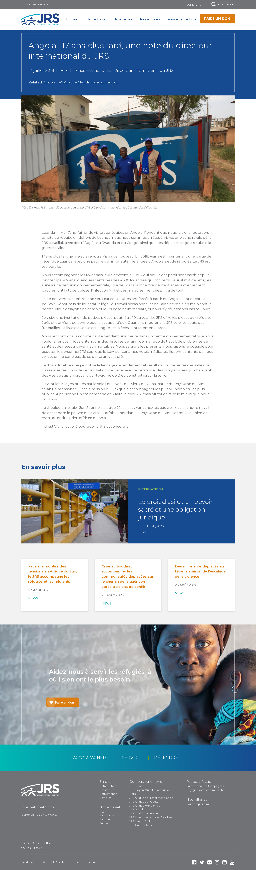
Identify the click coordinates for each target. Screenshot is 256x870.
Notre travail (96, 19)
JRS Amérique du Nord (144, 813)
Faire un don (217, 19)
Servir (129, 757)
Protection (109, 82)
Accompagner (89, 757)
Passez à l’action (182, 19)
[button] (213, 4)
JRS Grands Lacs (139, 809)
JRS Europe (136, 786)
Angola (49, 82)
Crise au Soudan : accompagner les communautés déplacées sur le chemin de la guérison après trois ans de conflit (127, 576)
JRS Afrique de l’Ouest (143, 801)
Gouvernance (108, 793)
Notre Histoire (108, 786)
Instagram (217, 862)
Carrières (105, 797)
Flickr (209, 862)
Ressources (150, 19)
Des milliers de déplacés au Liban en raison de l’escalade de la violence (200, 571)
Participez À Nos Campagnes (205, 786)
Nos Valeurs (106, 790)
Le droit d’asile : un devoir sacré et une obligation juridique (175, 509)
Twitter (201, 862)
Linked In (224, 862)
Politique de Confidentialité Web (42, 862)
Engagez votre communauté (205, 790)
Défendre (166, 757)
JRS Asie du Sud (139, 821)
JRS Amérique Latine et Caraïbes (150, 817)
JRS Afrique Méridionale (78, 82)
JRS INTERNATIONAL (36, 4)
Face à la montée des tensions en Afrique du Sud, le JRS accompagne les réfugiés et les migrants (52, 574)
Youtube (232, 862)
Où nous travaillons (145, 782)
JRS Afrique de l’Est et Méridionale (151, 797)
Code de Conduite (84, 862)
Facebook (194, 862)
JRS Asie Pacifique (141, 825)
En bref (72, 19)
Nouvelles (123, 19)
